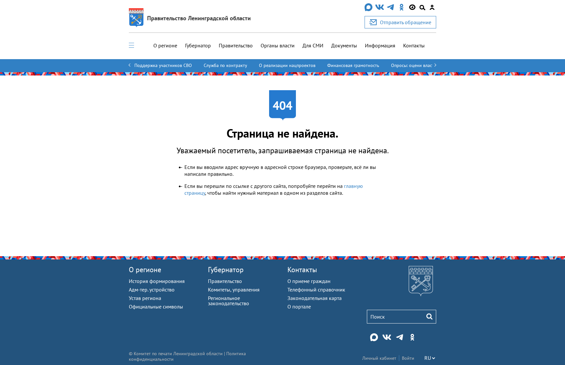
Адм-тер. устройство (152, 289)
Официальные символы (156, 306)
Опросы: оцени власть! (414, 65)
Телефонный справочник (316, 289)
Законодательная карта (314, 298)
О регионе (165, 45)
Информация (380, 45)
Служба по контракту (225, 65)
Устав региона (145, 298)
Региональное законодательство (228, 301)
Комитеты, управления (234, 289)
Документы (344, 45)
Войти (408, 358)
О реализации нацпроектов (287, 65)
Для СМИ (312, 45)
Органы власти (278, 45)
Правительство (236, 45)
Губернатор (198, 45)
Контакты (414, 45)
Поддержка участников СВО (163, 65)
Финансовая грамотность (353, 65)
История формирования (157, 281)
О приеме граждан (309, 281)
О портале (299, 306)
